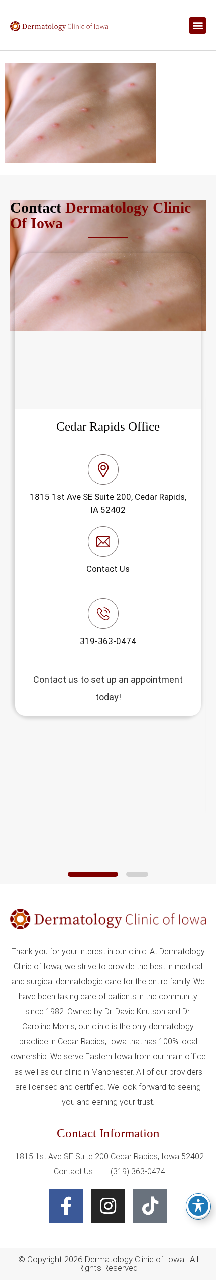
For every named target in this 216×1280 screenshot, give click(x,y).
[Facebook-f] (66, 1206)
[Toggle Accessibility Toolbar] (198, 1206)
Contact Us (108, 569)
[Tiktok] (150, 1206)
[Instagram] (108, 1206)
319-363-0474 (108, 641)
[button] (197, 25)
